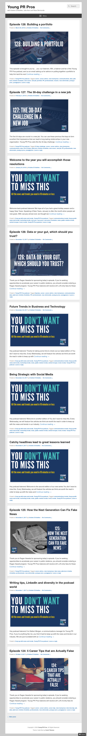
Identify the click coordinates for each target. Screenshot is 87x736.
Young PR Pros (21, 6)
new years (40, 220)
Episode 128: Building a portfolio (31, 24)
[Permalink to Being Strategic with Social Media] (39, 416)
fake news (58, 571)
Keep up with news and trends (24, 218)
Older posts (11, 717)
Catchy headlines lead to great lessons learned (40, 442)
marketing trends (25, 220)
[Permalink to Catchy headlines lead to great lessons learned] (39, 484)
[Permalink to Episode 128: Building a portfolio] (39, 66)
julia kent (34, 148)
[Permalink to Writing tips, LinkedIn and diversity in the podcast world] (39, 628)
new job (34, 80)
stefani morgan (14, 222)
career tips (52, 708)
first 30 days (27, 148)
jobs (11, 710)
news (59, 220)
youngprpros (17, 82)
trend (20, 222)
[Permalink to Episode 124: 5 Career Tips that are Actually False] (39, 692)
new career (27, 80)
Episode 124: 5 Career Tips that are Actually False (42, 651)
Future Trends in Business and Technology (37, 306)
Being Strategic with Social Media (31, 374)
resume (56, 80)
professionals (49, 80)
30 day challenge (40, 146)
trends (25, 222)
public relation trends (67, 220)
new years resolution (50, 220)
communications (64, 79)
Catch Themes (49, 730)
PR (43, 80)
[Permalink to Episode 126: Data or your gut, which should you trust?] (39, 277)
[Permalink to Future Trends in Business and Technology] (39, 348)
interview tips (70, 708)
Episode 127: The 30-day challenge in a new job (40, 92)
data (71, 79)
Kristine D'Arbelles (32, 28)
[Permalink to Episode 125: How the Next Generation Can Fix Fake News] (39, 555)
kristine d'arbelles (18, 80)
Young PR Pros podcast (22, 79)
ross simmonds (64, 80)
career (37, 79)
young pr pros (21, 150)
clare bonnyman (54, 79)
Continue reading (34, 74)
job (76, 708)
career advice (44, 79)
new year (34, 220)
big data (37, 293)
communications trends (61, 218)
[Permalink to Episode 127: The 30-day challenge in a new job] (39, 133)
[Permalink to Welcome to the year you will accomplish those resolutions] (39, 205)
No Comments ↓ (45, 28)
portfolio (39, 80)
